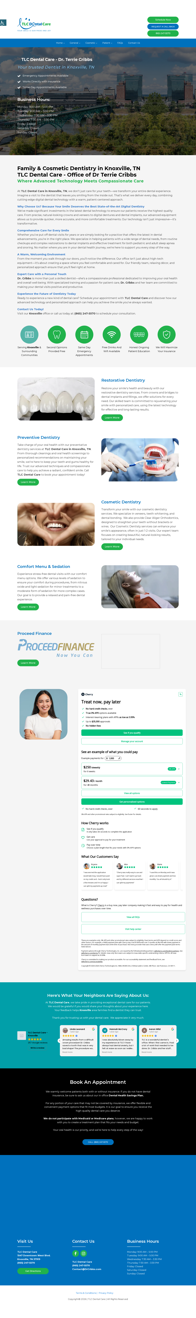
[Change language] (180, 694)
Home (59, 43)
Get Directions (33, 1271)
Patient (106, 43)
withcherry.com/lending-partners (166, 951)
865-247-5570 (163, 33)
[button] (132, 769)
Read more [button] (68, 1052)
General (74, 43)
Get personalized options (132, 801)
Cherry (101, 905)
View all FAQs (133, 917)
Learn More (112, 417)
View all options (132, 793)
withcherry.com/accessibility (92, 961)
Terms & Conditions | (86, 1293)
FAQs (120, 43)
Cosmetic (90, 43)
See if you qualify (132, 732)
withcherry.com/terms (89, 953)
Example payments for (92, 758)
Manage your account (132, 741)
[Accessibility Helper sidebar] (3, 22)
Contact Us (134, 43)
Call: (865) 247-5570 (98, 1142)
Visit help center (133, 929)
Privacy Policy (106, 1293)
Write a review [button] (37, 1048)
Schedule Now (163, 19)
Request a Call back (163, 26)
